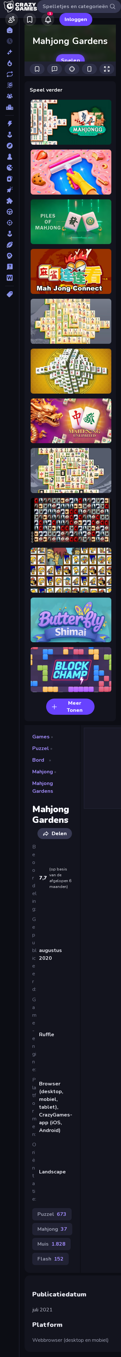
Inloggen (76, 19)
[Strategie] (9, 255)
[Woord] (9, 277)
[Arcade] (9, 134)
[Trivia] (9, 266)
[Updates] (9, 74)
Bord (38, 760)
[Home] (9, 30)
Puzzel (40, 748)
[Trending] (9, 63)
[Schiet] (9, 222)
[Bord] (9, 156)
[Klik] (9, 189)
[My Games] (29, 19)
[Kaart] (9, 178)
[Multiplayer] (9, 96)
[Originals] (9, 85)
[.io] (9, 167)
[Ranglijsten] (9, 107)
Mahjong (42, 771)
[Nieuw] (9, 52)
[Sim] (9, 233)
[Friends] (11, 19)
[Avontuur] (9, 145)
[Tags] (9, 294)
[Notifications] (47, 19)
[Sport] (9, 244)
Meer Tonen (75, 707)
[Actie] (9, 123)
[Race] (9, 211)
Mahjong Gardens (42, 787)
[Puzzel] (9, 200)
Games (41, 736)
